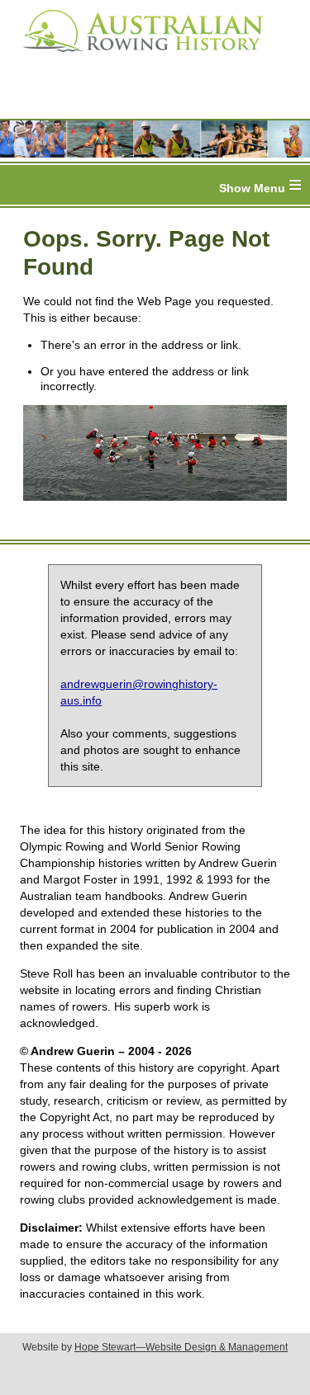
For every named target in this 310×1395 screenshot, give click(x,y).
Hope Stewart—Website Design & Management (181, 1347)
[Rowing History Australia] (136, 57)
